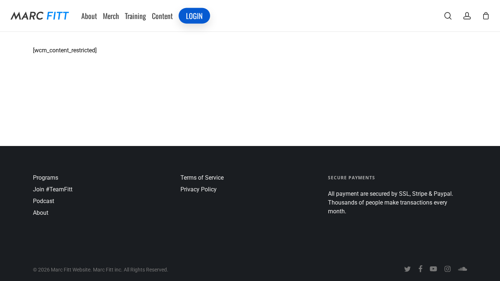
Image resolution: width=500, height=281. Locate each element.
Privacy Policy (198, 189)
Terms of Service (202, 177)
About (40, 212)
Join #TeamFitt (52, 189)
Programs (45, 177)
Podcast (43, 201)
